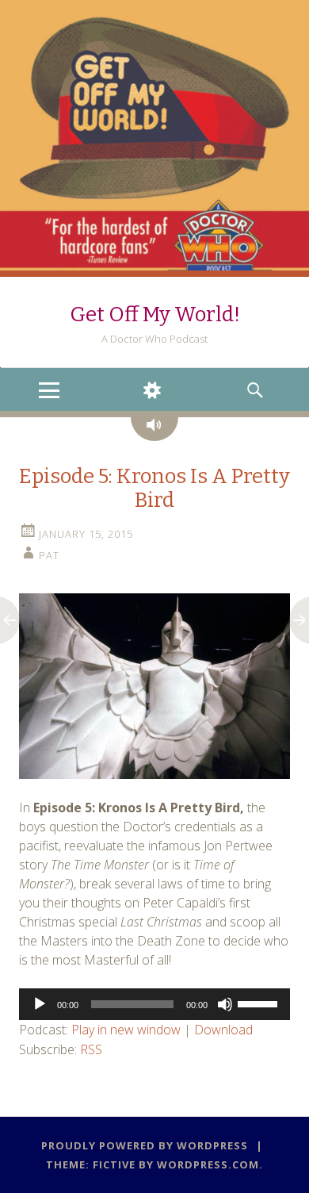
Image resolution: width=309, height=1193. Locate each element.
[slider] (260, 1002)
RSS (91, 1049)
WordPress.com (208, 1164)
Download (223, 1029)
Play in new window (126, 1029)
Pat (49, 555)
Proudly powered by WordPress (144, 1145)
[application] (154, 1004)
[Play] (40, 1004)
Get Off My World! (155, 314)
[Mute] (225, 1004)
